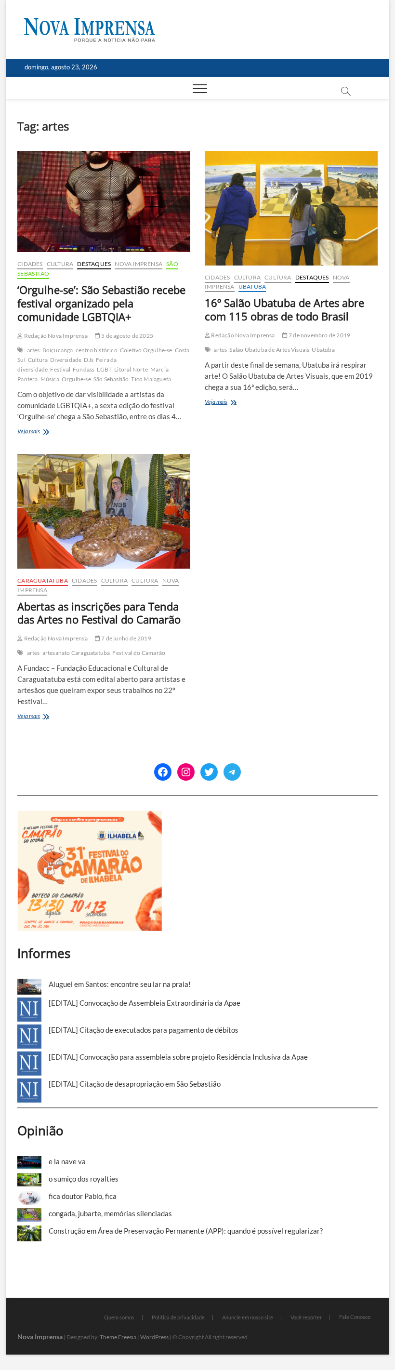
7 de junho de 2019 (125, 638)
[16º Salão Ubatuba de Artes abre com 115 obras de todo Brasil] (291, 208)
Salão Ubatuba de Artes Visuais (269, 349)
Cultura (60, 263)
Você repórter (306, 1317)
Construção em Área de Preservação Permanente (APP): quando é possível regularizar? (186, 1230)
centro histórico (97, 350)
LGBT (104, 369)
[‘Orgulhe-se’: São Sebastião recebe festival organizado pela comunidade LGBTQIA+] (103, 201)
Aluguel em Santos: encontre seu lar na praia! (120, 984)
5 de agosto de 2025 (126, 335)
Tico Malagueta (151, 379)
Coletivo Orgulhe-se (146, 350)
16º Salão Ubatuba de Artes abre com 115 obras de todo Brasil (284, 309)
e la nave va (67, 1161)
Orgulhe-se (76, 379)
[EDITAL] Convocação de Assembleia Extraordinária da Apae (144, 1002)
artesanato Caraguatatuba (76, 652)
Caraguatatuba (42, 580)
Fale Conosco (354, 1317)
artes (33, 350)
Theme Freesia (118, 1337)
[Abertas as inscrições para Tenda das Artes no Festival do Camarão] (103, 511)
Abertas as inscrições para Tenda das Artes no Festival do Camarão (99, 613)
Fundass (83, 369)
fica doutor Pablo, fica (83, 1196)
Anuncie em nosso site (247, 1317)
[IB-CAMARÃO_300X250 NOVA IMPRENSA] (89, 815)
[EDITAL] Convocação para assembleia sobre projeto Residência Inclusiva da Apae (178, 1056)
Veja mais (42, 432)
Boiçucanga (57, 350)
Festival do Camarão (138, 652)
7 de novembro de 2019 (319, 335)
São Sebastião (111, 379)
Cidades (29, 263)
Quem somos (119, 1317)
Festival (60, 369)
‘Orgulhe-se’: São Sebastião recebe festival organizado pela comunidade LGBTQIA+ (101, 303)
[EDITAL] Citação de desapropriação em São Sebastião (135, 1083)
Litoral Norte (131, 369)
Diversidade (65, 359)
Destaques (94, 263)
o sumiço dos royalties (83, 1178)
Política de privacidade (178, 1317)
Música (49, 379)
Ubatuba (252, 286)
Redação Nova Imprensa (55, 335)
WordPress (154, 1337)
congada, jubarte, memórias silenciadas (110, 1213)
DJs (88, 359)
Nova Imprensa (138, 263)
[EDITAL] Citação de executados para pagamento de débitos (143, 1029)
